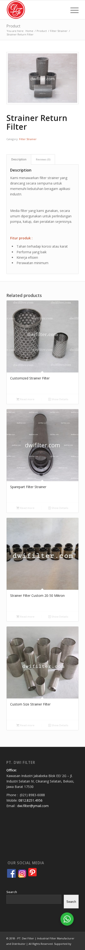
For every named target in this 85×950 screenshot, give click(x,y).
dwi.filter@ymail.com (33, 806)
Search (11, 892)
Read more (26, 399)
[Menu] (72, 9)
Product (13, 26)
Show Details (59, 399)
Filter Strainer (28, 139)
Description (18, 159)
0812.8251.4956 (30, 800)
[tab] (18, 159)
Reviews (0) (43, 159)
